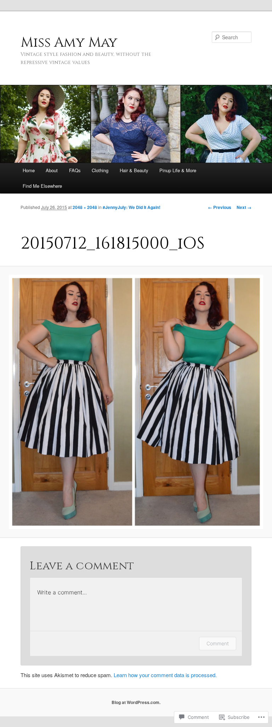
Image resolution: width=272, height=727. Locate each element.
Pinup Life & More (177, 170)
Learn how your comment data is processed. (165, 675)
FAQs (75, 170)
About (52, 170)
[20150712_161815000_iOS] (136, 402)
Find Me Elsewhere (42, 185)
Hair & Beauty (134, 170)
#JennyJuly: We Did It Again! (131, 207)
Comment (217, 643)
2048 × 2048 (85, 207)
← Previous (219, 207)
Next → (244, 207)
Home (29, 170)
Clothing (100, 170)
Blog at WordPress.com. (136, 702)
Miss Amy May (69, 42)
